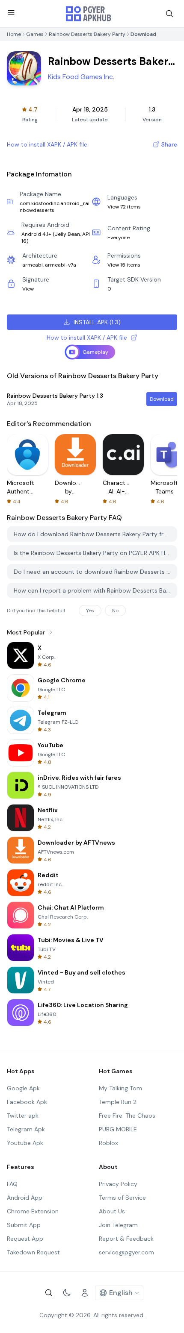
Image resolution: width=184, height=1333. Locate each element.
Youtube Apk (25, 1143)
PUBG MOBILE (118, 1129)
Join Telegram (118, 1225)
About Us (112, 1211)
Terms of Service (122, 1197)
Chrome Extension (33, 1211)
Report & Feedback (126, 1238)
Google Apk (23, 1088)
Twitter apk (23, 1115)
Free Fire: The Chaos (127, 1115)
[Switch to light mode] (66, 1293)
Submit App (24, 1225)
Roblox (108, 1143)
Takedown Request (33, 1252)
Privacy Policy (118, 1184)
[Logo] (88, 13)
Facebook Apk (27, 1102)
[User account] (84, 1293)
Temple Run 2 (118, 1102)
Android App (24, 1197)
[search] (169, 13)
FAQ (12, 1184)
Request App (25, 1238)
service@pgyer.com (126, 1252)
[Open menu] (11, 12)
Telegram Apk (26, 1129)
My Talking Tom (120, 1088)
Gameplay (95, 352)
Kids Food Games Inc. (81, 76)
